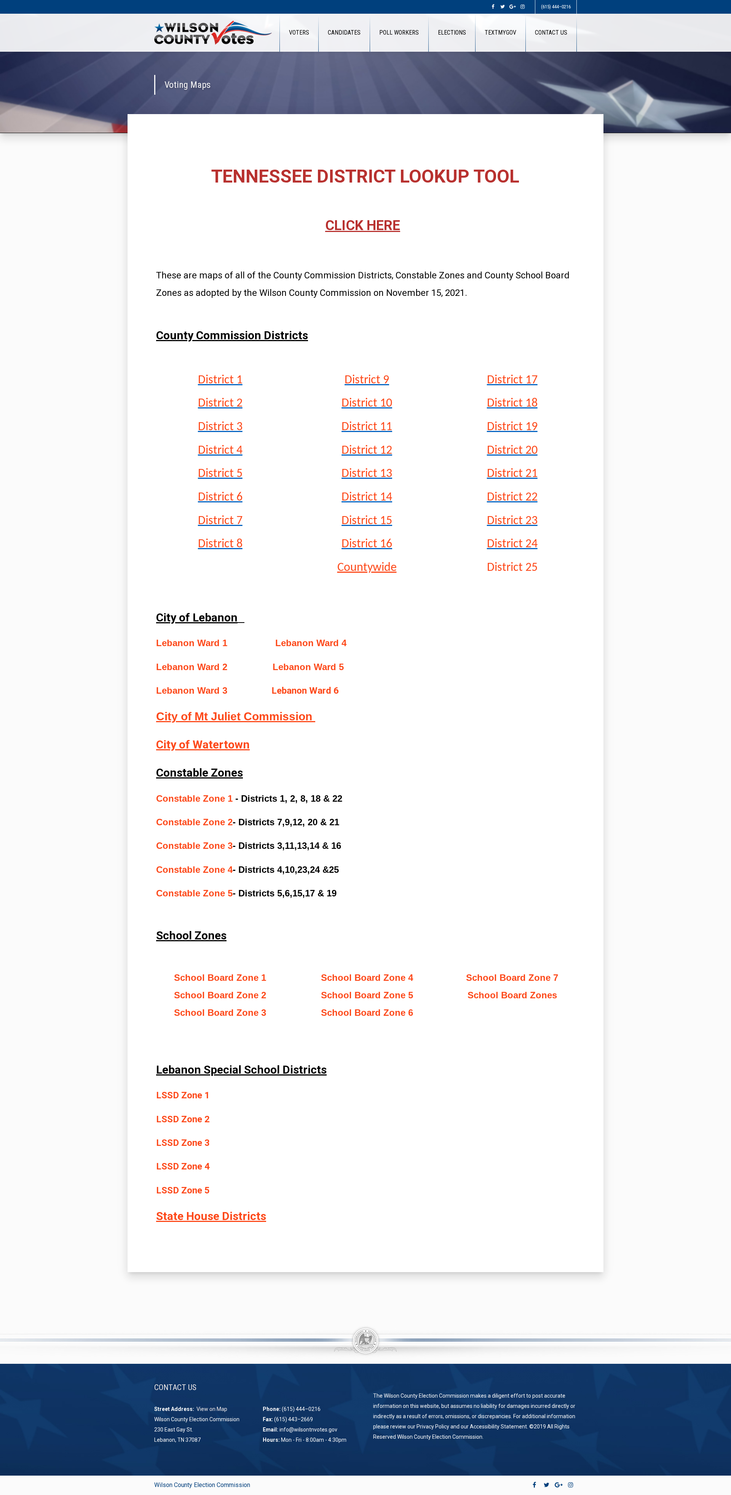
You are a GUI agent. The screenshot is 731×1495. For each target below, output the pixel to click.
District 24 (512, 544)
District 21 (512, 474)
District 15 (367, 521)
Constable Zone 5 (194, 893)
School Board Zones (512, 995)
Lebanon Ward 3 (191, 690)
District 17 (512, 380)
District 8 (220, 544)
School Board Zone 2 (220, 995)
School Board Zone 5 (367, 995)
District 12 (367, 451)
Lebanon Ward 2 (191, 667)
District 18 (512, 403)
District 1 (220, 380)
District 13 (367, 474)
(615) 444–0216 (556, 7)
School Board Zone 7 (512, 977)
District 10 (367, 403)
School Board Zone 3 (220, 1012)
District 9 (367, 380)
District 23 (512, 521)
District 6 (220, 497)
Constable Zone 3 (194, 845)
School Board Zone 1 (220, 977)
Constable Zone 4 (194, 869)
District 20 (512, 451)
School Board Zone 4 (367, 977)
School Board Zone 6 (367, 1012)
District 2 (220, 403)
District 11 (367, 427)
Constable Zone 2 (194, 822)
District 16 (367, 544)
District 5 (220, 474)
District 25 (512, 568)
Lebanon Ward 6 (306, 690)
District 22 (512, 497)
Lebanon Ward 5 (309, 667)
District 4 (220, 451)
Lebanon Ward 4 (312, 643)
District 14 (367, 497)
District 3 (220, 427)
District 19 (512, 427)
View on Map (212, 1409)
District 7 (220, 521)
